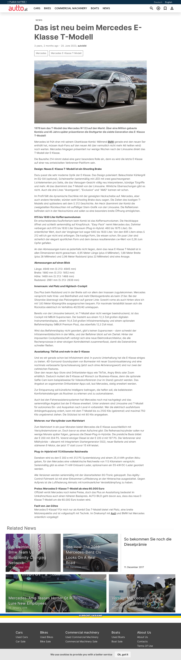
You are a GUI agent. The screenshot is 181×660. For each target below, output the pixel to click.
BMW (111, 141)
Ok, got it (122, 654)
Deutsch (158, 2)
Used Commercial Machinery (81, 636)
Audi (113, 513)
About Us (144, 632)
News (106, 8)
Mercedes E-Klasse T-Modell (66, 53)
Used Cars (22, 636)
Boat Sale (117, 641)
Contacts (142, 641)
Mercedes (41, 53)
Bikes (47, 8)
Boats (95, 8)
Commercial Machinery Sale (81, 641)
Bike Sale (45, 641)
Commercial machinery (71, 8)
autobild (82, 45)
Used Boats (118, 636)
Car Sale (20, 641)
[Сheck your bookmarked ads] (165, 8)
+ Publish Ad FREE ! (17, 2)
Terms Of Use (145, 645)
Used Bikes (46, 636)
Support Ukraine (90, 615)
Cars (37, 8)
